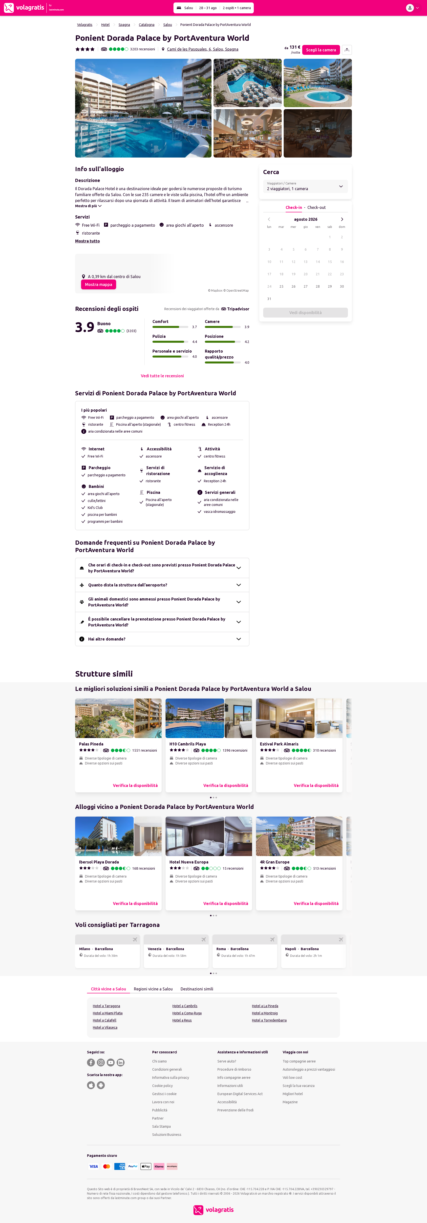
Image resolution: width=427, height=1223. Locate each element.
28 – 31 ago (208, 8)
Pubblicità (159, 1110)
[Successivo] (342, 219)
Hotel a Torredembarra (269, 1020)
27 (306, 286)
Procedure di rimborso (234, 1069)
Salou (188, 8)
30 (342, 286)
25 (281, 286)
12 (294, 262)
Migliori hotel (293, 1094)
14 (318, 262)
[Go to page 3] (216, 797)
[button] (143, 108)
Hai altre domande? (107, 639)
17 (269, 274)
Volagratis (84, 25)
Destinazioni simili (197, 989)
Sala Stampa (161, 1126)
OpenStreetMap (237, 290)
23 (342, 274)
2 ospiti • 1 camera (237, 8)
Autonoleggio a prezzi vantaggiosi (309, 1069)
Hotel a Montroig (265, 1013)
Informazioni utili (230, 1086)
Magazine (290, 1102)
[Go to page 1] (211, 797)
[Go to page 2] (213, 797)
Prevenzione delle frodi (235, 1110)
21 (318, 274)
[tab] (108, 989)
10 (269, 262)
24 (269, 286)
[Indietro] (269, 219)
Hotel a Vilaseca (105, 1027)
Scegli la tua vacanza (299, 1086)
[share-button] (346, 49)
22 (330, 274)
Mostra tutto (87, 241)
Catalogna (146, 25)
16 (342, 262)
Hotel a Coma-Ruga (187, 1013)
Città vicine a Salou (108, 989)
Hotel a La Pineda (265, 1006)
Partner (158, 1118)
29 (330, 286)
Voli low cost (292, 1078)
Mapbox (216, 290)
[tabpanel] (213, 1017)
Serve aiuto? (226, 1061)
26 (294, 286)
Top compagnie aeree (299, 1061)
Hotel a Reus (182, 1020)
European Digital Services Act (240, 1094)
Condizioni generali (167, 1069)
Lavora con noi (163, 1102)
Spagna (124, 25)
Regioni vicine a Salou (153, 989)
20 (306, 274)
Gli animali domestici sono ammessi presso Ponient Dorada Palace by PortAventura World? (154, 602)
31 (269, 299)
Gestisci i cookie (164, 1094)
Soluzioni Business (166, 1135)
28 (318, 286)
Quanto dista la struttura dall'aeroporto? (127, 585)
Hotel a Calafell (104, 1020)
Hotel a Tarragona (106, 1006)
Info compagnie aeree (234, 1078)
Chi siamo (159, 1061)
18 (281, 274)
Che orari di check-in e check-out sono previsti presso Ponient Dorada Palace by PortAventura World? (161, 568)
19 (294, 274)
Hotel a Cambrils (184, 1006)
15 (330, 262)
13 (306, 262)
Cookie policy (162, 1086)
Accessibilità (227, 1102)
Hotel (105, 25)
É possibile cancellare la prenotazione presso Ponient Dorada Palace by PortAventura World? (156, 622)
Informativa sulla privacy (170, 1078)
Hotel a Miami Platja (108, 1013)
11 (281, 262)
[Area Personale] (413, 8)
